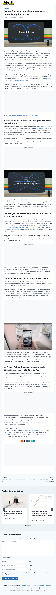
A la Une (6, 470)
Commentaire (6, 557)
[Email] (29, 441)
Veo (25, 130)
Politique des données (38, 585)
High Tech (6, 8)
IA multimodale (19, 70)
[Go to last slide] (4, 509)
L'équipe (38, 587)
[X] (24, 441)
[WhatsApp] (32, 441)
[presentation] (14, 501)
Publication (48, 585)
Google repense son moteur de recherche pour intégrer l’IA (24, 115)
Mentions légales (26, 585)
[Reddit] (22, 441)
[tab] (25, 525)
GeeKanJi (6, 17)
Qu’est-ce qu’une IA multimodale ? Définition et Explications (42, 479)
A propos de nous (30, 587)
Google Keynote (13, 428)
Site (30, 569)
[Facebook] (27, 441)
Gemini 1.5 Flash (39, 128)
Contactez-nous (19, 587)
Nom (30, 561)
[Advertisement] (29, 102)
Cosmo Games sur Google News (32, 430)
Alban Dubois (34, 520)
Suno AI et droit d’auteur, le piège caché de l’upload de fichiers (13, 513)
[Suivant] (52, 509)
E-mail (31, 565)
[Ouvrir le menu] (53, 3)
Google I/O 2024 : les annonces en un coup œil (13, 479)
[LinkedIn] (34, 441)
